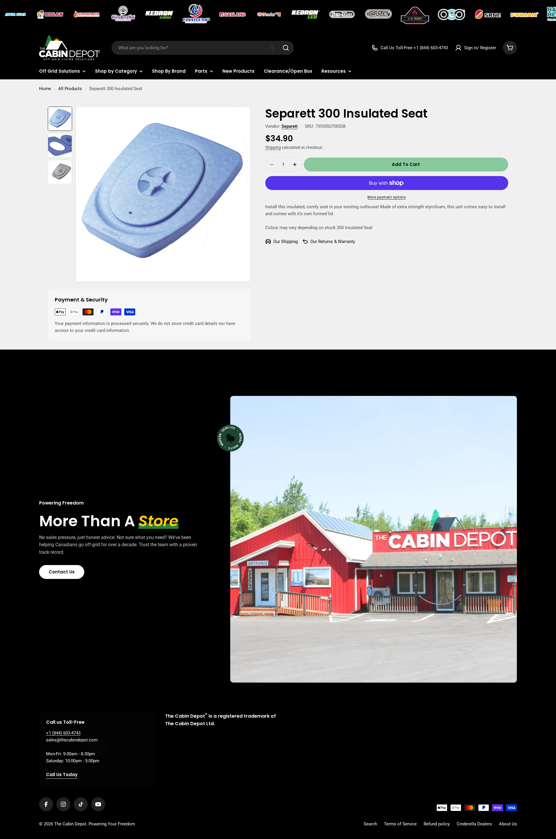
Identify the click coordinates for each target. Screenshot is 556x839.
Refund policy (437, 824)
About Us (508, 824)
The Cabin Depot (70, 824)
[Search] (285, 47)
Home (45, 88)
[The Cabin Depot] (16, 14)
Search (370, 824)
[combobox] (202, 48)
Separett (289, 126)
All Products (70, 88)
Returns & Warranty (336, 241)
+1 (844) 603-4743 (63, 733)
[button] (272, 48)
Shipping (273, 147)
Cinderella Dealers (474, 824)
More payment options (386, 197)
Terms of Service (400, 824)
